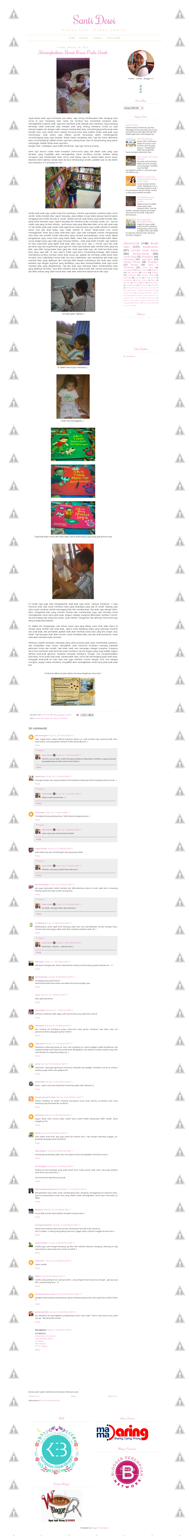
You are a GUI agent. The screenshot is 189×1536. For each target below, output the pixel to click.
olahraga (127, 277)
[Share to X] (87, 715)
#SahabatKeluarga (133, 288)
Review (134, 264)
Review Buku (150, 278)
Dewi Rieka (40, 1010)
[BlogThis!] (84, 715)
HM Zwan (39, 961)
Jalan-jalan (147, 259)
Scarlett (138, 278)
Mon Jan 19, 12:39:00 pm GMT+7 (58, 1025)
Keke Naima (40, 1151)
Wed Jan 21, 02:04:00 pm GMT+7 (66, 1225)
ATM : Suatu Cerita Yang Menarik (147, 158)
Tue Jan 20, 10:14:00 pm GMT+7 (60, 1166)
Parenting (54, 718)
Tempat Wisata (132, 261)
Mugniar (39, 1209)
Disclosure (113, 38)
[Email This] (82, 715)
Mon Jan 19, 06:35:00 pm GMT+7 (58, 1115)
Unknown (39, 812)
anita (37, 1064)
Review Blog (147, 275)
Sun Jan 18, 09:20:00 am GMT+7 (61, 977)
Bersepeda (128, 280)
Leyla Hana (40, 776)
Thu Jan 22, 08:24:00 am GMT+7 (61, 1243)
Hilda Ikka (40, 1082)
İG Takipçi (39, 1341)
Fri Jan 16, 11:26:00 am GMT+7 (68, 829)
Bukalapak (141, 293)
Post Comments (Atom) (50, 1400)
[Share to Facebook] (89, 715)
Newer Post (34, 1396)
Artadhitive (130, 356)
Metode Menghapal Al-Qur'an (135, 300)
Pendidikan (63, 718)
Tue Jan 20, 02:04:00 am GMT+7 (55, 1133)
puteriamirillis (42, 1312)
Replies (41, 750)
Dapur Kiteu (142, 270)
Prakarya (127, 303)
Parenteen (143, 285)
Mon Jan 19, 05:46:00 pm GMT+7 (69, 1097)
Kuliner (155, 272)
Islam (153, 280)
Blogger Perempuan (100, 1528)
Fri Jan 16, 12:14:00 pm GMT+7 (60, 848)
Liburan (136, 283)
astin (37, 995)
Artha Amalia (41, 977)
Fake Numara (40, 1343)
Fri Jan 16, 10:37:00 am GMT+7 (60, 735)
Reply (37, 745)
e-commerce (128, 305)
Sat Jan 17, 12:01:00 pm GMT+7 (57, 961)
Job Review (133, 272)
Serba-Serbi (141, 254)
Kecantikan (128, 270)
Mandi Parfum (150, 298)
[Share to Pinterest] (92, 715)
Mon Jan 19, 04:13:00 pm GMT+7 (59, 1082)
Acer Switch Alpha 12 (131, 290)
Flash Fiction (153, 283)
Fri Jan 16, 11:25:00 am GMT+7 (68, 755)
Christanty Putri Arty (45, 1294)
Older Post (112, 1396)
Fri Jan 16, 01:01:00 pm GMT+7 (61, 884)
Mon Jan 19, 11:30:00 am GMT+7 (59, 1010)
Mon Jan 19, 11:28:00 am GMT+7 (54, 995)
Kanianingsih (41, 735)
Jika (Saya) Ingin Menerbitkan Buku (145, 220)
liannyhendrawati (43, 1225)
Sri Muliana (40, 923)
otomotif (154, 285)
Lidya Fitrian (41, 848)
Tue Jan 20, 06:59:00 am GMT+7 (60, 1151)
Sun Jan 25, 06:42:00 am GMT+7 (63, 1312)
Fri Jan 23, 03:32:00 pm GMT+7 (52, 1276)
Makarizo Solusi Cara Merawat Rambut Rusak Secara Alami (147, 179)
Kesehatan (150, 247)
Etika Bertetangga (144, 138)
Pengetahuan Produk (45, 1097)
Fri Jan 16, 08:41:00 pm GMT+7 (59, 923)
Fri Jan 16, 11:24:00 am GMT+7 (68, 793)
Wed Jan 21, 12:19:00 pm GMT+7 (73, 1189)
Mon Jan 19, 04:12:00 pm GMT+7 (54, 1064)
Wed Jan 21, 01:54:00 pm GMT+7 (57, 1209)
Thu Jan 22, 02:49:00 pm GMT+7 (58, 1260)
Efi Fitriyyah (41, 1166)
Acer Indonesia (149, 288)
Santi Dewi (94, 19)
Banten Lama (129, 293)
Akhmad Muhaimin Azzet (47, 1189)
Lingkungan (131, 285)
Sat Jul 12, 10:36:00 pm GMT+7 (60, 1330)
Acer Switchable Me (149, 290)
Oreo (153, 300)
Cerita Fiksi (147, 267)
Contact (98, 38)
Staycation (136, 303)
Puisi (145, 272)
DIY (143, 283)
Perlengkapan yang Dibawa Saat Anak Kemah (145, 199)
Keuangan (153, 261)
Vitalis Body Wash (149, 303)
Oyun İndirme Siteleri (44, 1338)
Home (72, 38)
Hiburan (127, 283)
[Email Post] (77, 715)
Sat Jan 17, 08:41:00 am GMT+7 (69, 942)
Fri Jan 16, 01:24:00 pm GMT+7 (68, 865)
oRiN (37, 1276)
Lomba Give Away (42, 718)
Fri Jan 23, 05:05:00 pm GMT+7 (68, 1294)
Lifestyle (132, 275)
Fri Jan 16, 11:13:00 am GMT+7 (59, 776)
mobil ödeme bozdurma (45, 1336)
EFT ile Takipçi (41, 1346)
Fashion (155, 270)
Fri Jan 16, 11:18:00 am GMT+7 (57, 812)
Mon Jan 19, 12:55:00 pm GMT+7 (58, 1043)
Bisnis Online (141, 280)
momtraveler (41, 1243)
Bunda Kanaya (42, 884)
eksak (38, 1133)
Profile (83, 38)
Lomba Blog (130, 256)
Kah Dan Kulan (132, 125)
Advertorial (131, 243)
